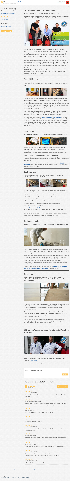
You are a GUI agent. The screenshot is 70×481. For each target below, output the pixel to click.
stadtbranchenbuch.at (18, 478)
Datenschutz (13, 477)
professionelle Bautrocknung (35, 207)
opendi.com (33, 478)
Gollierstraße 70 (4, 20)
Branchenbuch (4, 469)
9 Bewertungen (12, 16)
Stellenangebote (25, 477)
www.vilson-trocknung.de (6, 28)
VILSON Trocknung (61, 469)
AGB (19, 477)
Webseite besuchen (6, 31)
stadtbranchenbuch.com (6, 478)
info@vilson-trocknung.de (6, 26)
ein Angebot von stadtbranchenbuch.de (10, 3)
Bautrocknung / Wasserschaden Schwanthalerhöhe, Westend (42, 469)
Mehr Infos (65, 374)
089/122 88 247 (33, 360)
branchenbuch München (13, 2)
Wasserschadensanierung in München (51, 117)
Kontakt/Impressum (5, 477)
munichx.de (26, 478)
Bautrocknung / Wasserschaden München (18, 469)
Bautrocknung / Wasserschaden (8, 13)
